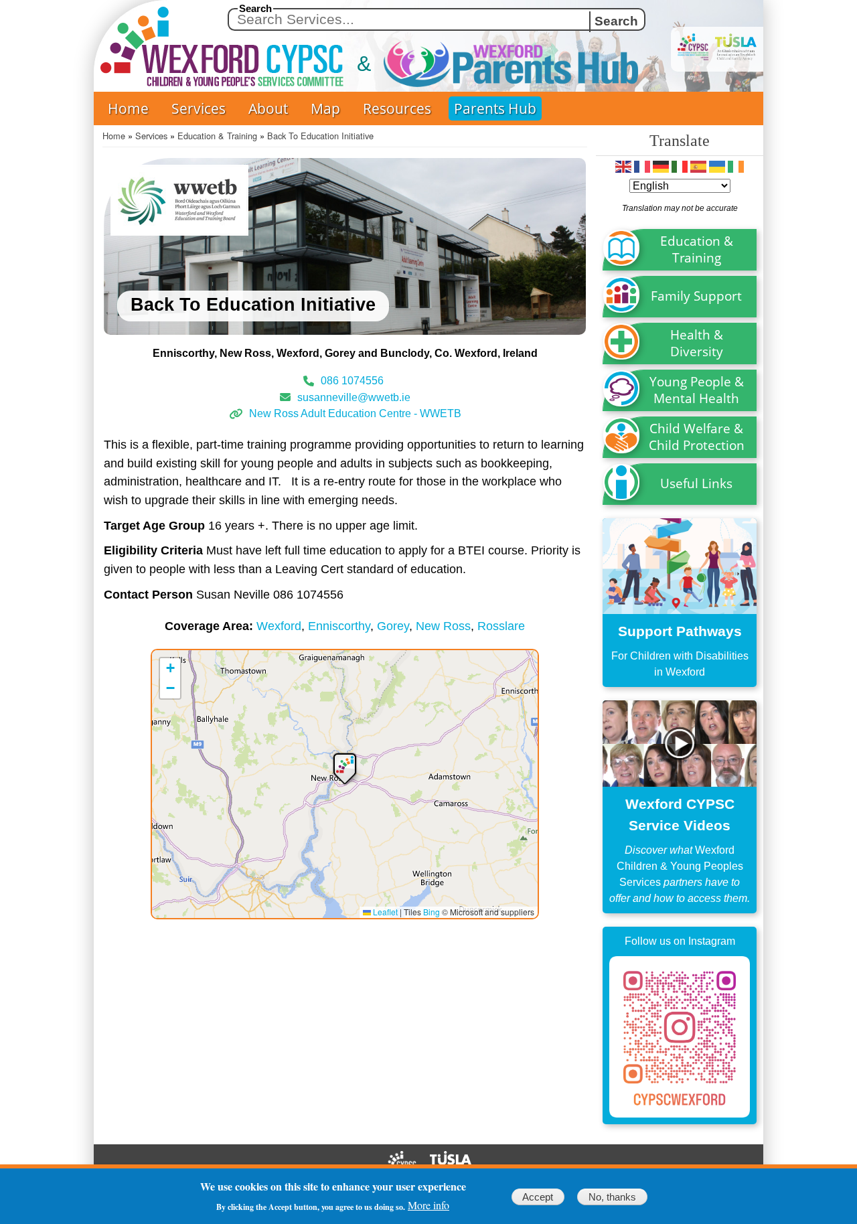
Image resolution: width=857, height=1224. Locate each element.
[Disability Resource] (680, 603)
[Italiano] (680, 167)
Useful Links (696, 483)
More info (428, 1205)
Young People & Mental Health (696, 389)
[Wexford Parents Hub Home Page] (484, 64)
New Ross (443, 626)
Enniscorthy (339, 626)
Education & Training (217, 135)
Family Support (696, 296)
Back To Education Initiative (320, 135)
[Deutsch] (661, 167)
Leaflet (384, 911)
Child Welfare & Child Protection (697, 436)
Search (255, 8)
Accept (537, 1196)
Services (198, 108)
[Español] (698, 167)
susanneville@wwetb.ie (353, 396)
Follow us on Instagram (680, 941)
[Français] (642, 167)
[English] (623, 167)
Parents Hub (495, 108)
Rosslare (501, 626)
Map (325, 108)
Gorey (393, 626)
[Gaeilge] (736, 167)
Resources (397, 108)
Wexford (278, 626)
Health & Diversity (696, 342)
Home (128, 108)
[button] (344, 767)
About (268, 108)
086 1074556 (353, 380)
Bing (431, 911)
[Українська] (717, 167)
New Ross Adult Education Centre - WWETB (355, 413)
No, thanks (612, 1196)
